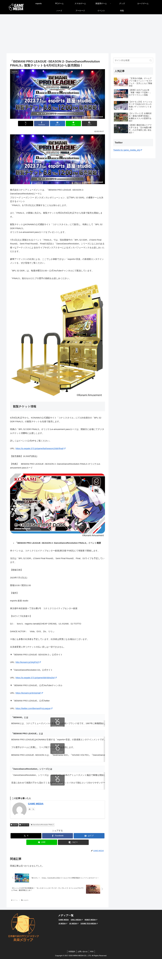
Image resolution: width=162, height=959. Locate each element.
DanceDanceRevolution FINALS (43, 825)
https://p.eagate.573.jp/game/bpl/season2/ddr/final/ (39, 448)
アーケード (24, 825)
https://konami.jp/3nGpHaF (28, 693)
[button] (89, 123)
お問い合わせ (83, 951)
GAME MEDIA (35, 803)
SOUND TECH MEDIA (88, 923)
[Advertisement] (81, 33)
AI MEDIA (62, 923)
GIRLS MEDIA (76, 920)
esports (15, 825)
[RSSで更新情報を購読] (33, 809)
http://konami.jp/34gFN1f (27, 662)
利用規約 (72, 951)
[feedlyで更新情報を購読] (29, 809)
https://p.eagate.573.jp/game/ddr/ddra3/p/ (35, 677)
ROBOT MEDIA (90, 920)
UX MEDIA (73, 923)
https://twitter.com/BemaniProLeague (33, 708)
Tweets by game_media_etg (126, 150)
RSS (91, 951)
